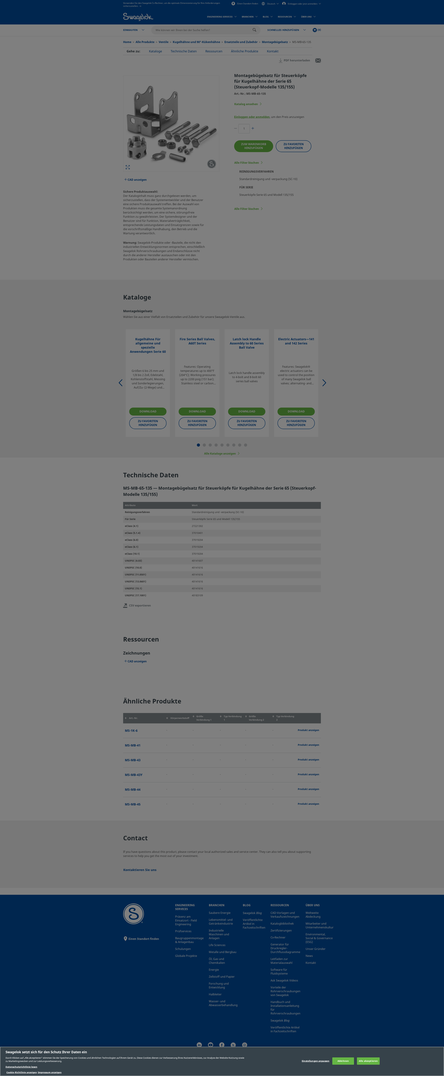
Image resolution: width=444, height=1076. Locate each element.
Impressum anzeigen (50, 1072)
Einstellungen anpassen (315, 1061)
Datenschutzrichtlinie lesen (21, 1067)
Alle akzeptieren (368, 1061)
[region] (222, 1061)
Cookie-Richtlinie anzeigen (21, 1072)
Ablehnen (343, 1061)
